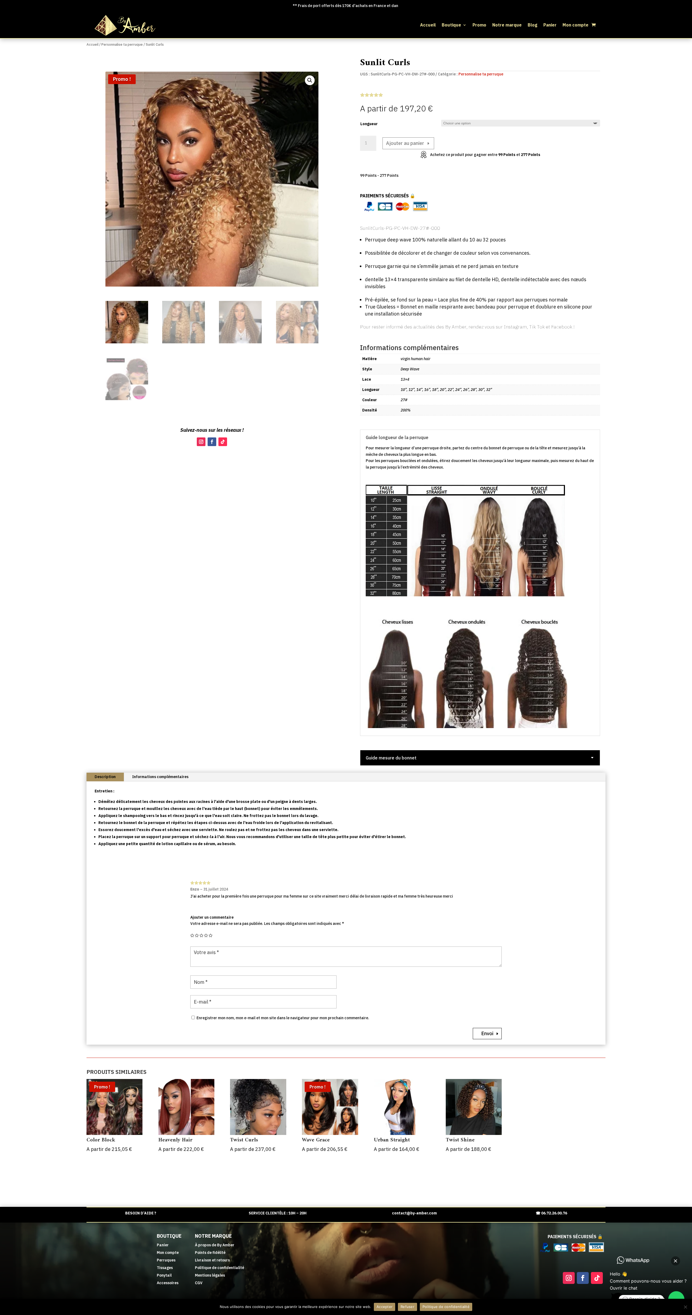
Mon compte (575, 25)
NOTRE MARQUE (213, 1236)
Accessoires (167, 1282)
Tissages (165, 1267)
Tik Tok (537, 327)
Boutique (451, 25)
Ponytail (164, 1275)
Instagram (515, 327)
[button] (310, 80)
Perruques (166, 1260)
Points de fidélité (210, 1252)
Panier (550, 25)
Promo (479, 25)
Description (105, 776)
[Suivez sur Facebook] (212, 441)
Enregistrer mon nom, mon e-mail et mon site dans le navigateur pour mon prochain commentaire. (283, 1017)
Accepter (384, 1306)
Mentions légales (210, 1275)
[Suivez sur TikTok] (222, 441)
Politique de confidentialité (219, 1267)
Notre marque (507, 25)
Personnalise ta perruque (122, 44)
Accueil (428, 25)
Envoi (487, 1033)
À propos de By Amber (214, 1245)
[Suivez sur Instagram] (201, 441)
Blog (532, 25)
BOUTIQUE (169, 1236)
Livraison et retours (212, 1260)
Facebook (561, 327)
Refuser (407, 1306)
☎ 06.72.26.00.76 (551, 1213)
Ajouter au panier (405, 143)
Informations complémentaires (160, 776)
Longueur (369, 123)
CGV (198, 1282)
